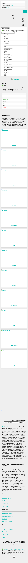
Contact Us (5, 534)
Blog (5, 46)
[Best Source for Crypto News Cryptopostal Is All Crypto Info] (14, 31)
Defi (5, 36)
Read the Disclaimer (7, 427)
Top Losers (6, 39)
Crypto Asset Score (8, 67)
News (5, 44)
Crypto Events (7, 54)
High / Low (6, 41)
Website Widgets (7, 57)
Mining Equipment (8, 69)
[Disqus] (14, 389)
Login (5, 74)
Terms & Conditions (7, 529)
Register (5, 75)
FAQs (3, 537)
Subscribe (21, 422)
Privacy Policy (6, 532)
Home (5, 33)
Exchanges (6, 43)
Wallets (5, 51)
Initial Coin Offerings (8, 48)
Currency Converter (8, 56)
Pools (5, 52)
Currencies (6, 35)
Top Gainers (6, 38)
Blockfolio (6, 60)
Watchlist (6, 62)
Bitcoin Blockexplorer (8, 64)
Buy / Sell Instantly (8, 59)
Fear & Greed (7, 49)
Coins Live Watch (6, 498)
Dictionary (6, 65)
